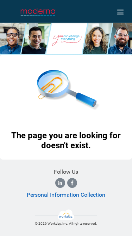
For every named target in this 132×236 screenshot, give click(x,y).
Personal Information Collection (66, 194)
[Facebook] (72, 183)
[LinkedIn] (60, 183)
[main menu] (120, 12)
